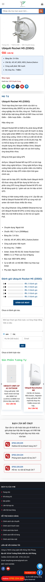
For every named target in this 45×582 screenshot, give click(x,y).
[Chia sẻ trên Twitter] (13, 86)
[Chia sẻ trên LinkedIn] (26, 86)
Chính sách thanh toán (11, 526)
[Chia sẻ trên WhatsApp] (4, 86)
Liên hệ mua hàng (9, 510)
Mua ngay (6, 78)
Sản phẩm (6, 501)
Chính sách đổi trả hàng (11, 535)
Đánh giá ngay (23, 303)
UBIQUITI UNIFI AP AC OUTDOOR (12, 387)
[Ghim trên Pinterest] (22, 86)
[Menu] (3, 4)
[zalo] (40, 566)
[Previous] (1, 388)
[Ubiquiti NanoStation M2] (33, 374)
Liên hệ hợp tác (8, 506)
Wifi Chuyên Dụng (28, 45)
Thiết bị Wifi (15, 45)
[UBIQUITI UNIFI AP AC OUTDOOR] (11, 373)
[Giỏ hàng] (42, 4)
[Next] (43, 388)
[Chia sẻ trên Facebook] (8, 86)
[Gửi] (41, 11)
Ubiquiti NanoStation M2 (33, 389)
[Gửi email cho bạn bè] (17, 86)
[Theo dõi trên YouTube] (8, 569)
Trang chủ (5, 45)
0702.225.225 (17, 443)
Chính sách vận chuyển (11, 521)
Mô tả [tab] (5, 96)
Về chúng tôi (7, 497)
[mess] (40, 573)
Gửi (22, 346)
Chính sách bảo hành (10, 530)
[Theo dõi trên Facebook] (3, 569)
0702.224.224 (17, 455)
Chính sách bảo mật (10, 539)
